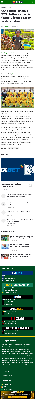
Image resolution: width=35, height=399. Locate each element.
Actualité (8, 7)
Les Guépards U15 (13, 148)
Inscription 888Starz (10, 323)
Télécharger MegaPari (11, 331)
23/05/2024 (15, 26)
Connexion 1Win (9, 304)
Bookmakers (7, 268)
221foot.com (8, 385)
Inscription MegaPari (10, 333)
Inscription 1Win (9, 302)
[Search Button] (33, 2)
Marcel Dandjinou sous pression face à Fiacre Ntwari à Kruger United (21, 237)
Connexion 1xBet (9, 280)
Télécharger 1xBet (9, 276)
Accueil (3, 7)
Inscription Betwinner (10, 290)
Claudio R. (6, 26)
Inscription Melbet (9, 314)
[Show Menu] (2, 2)
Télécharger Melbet (10, 311)
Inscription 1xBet (9, 278)
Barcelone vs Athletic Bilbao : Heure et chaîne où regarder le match (21, 255)
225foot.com (8, 387)
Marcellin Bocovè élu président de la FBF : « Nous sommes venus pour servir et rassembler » (21, 246)
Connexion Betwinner (10, 292)
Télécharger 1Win (9, 300)
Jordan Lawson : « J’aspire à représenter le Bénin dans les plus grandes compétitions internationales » (20, 221)
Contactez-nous (7, 375)
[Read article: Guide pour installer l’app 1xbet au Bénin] (17, 169)
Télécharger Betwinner (11, 288)
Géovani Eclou (16, 74)
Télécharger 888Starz (10, 321)
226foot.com (8, 389)
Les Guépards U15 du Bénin (9, 53)
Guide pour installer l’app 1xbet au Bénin (11, 185)
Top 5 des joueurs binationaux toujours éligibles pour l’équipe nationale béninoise (19, 195)
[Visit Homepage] (17, 2)
